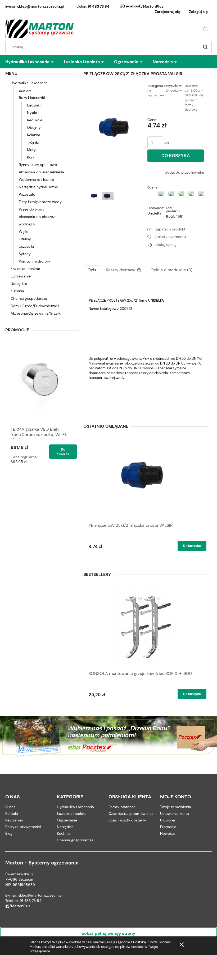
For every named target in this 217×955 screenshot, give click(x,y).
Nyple (32, 112)
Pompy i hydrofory (34, 261)
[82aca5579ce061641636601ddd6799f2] (108, 196)
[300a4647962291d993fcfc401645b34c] (95, 196)
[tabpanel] (146, 346)
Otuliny (25, 239)
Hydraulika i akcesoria (29, 82)
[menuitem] (34, 61)
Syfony (25, 253)
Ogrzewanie (21, 276)
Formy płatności (122, 806)
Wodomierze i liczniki (36, 179)
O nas (10, 806)
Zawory (25, 90)
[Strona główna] (39, 29)
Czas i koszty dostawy (127, 820)
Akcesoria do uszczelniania (41, 172)
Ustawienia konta (174, 813)
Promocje (168, 826)
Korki (31, 157)
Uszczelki (26, 246)
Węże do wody (31, 209)
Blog (8, 833)
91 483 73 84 (98, 6)
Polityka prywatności (23, 826)
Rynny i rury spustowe (38, 164)
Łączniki (33, 105)
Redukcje (34, 120)
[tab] (92, 270)
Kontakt (11, 813)
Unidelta (154, 213)
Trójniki (33, 142)
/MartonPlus (152, 6)
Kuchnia (17, 291)
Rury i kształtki (32, 97)
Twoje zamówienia (175, 806)
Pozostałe (27, 194)
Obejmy (34, 127)
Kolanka (33, 134)
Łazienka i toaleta (25, 268)
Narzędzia (19, 283)
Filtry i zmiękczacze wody (40, 201)
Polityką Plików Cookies (152, 942)
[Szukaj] (205, 47)
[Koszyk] (206, 28)
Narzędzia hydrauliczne (38, 187)
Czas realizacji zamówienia (130, 813)
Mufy (31, 149)
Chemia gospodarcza (29, 298)
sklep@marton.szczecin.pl (40, 6)
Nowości (167, 833)
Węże (23, 231)
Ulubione (167, 820)
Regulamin (14, 820)
